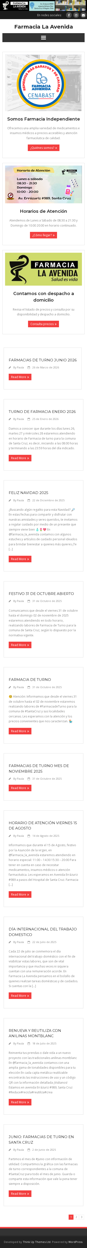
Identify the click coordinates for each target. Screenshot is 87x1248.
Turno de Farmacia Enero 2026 (42, 411)
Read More (18, 377)
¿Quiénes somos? (42, 148)
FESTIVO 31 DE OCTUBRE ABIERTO (41, 593)
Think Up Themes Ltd (37, 1242)
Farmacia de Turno (30, 679)
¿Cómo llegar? (42, 235)
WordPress (75, 1242)
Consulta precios (42, 324)
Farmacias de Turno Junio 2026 (43, 360)
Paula (20, 367)
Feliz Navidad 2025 (28, 492)
